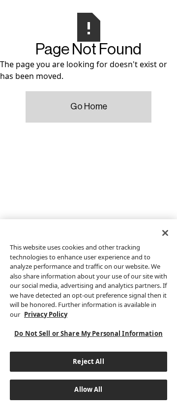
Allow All (88, 389)
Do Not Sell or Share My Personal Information (88, 333)
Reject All (88, 361)
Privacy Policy (45, 314)
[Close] (165, 233)
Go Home (88, 106)
